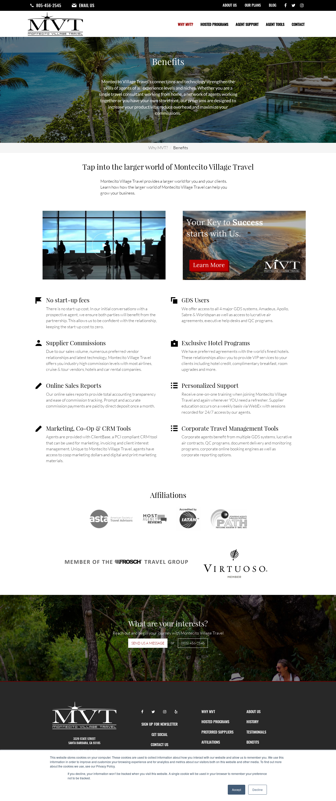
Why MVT (208, 711)
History (252, 721)
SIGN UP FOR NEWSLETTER (159, 724)
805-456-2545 (48, 5)
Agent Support (247, 24)
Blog (272, 5)
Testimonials (256, 732)
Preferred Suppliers (217, 732)
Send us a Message (147, 643)
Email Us (86, 5)
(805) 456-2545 (193, 643)
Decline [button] (257, 789)
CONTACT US (159, 744)
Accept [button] (236, 789)
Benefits (252, 742)
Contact (298, 24)
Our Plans (253, 5)
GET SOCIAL (160, 734)
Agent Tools (275, 24)
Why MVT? (185, 24)
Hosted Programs (214, 24)
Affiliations (210, 742)
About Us (230, 5)
